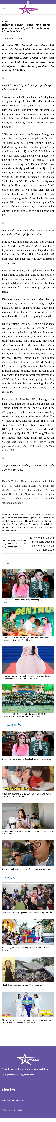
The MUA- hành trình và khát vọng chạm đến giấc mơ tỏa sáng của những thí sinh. (14, 544)
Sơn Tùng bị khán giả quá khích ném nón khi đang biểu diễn (27, 912)
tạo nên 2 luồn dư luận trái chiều (27, 527)
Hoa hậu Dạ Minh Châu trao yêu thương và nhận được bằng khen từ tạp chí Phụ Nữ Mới (26, 639)
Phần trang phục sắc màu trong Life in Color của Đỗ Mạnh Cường (26, 948)
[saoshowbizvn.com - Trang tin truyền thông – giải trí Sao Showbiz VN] (28, 9)
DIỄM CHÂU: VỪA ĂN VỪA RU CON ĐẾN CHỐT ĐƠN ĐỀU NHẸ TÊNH (27, 832)
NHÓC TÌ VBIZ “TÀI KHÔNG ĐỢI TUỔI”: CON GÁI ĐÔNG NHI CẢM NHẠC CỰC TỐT (26, 795)
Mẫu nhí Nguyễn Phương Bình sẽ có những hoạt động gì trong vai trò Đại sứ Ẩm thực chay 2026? (27, 677)
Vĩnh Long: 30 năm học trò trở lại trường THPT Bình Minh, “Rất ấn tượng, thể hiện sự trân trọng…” (25, 715)
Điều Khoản (7, 1100)
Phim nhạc (6, 22)
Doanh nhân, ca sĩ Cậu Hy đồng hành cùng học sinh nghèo (25, 601)
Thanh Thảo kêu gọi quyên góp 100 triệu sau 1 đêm (23, 985)
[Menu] (4, 9)
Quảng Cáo (18, 1100)
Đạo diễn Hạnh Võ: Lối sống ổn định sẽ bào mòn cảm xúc (26, 869)
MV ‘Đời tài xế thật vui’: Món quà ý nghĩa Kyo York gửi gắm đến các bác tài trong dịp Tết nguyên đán (27, 1021)
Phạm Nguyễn (7, 38)
